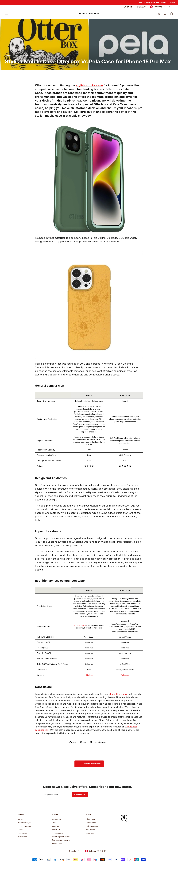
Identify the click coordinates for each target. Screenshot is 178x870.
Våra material (22, 837)
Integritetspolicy (58, 833)
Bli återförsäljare (92, 826)
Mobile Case (23, 56)
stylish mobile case (89, 85)
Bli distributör (91, 823)
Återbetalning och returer (61, 840)
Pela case (125, 675)
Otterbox (89, 675)
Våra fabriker (22, 833)
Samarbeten (90, 833)
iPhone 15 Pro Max (11, 56)
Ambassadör (90, 830)
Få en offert (90, 819)
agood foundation (24, 826)
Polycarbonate (80, 625)
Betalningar (56, 830)
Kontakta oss (56, 819)
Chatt (54, 823)
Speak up (55, 826)
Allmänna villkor (57, 844)
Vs (36, 56)
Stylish (31, 56)
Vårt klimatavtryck (24, 823)
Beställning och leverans (61, 837)
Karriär (20, 830)
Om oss (20, 819)
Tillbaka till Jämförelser (91, 763)
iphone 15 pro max (117, 694)
